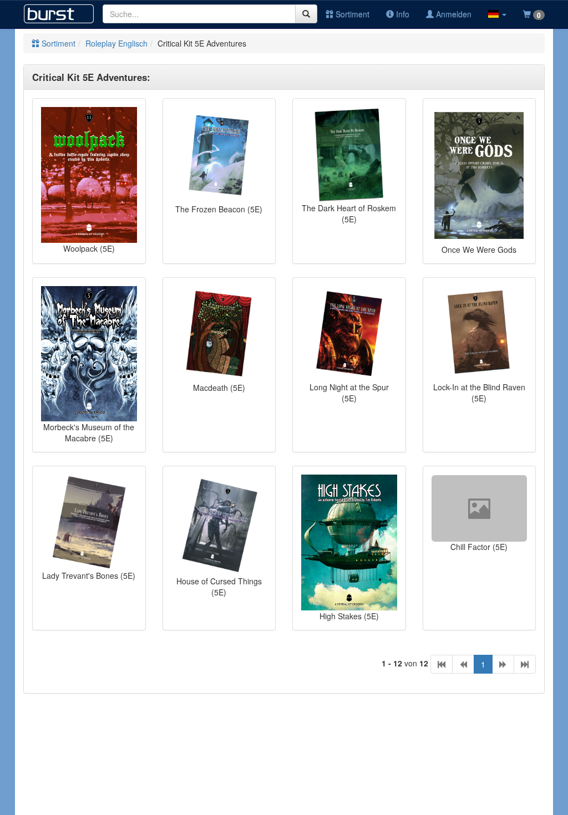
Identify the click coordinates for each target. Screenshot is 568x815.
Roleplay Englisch (116, 43)
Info (401, 13)
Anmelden (452, 13)
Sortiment (351, 13)
